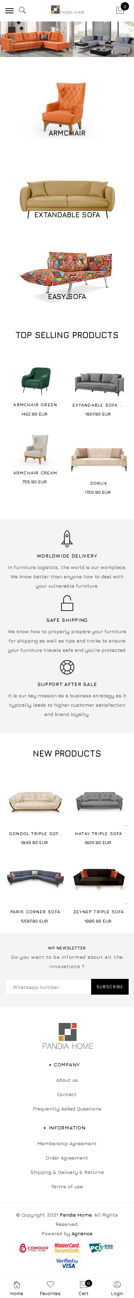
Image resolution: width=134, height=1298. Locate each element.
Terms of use (67, 1186)
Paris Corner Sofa (35, 911)
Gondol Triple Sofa (35, 833)
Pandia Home (75, 1215)
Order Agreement (67, 1158)
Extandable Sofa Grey (103, 405)
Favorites (50, 1293)
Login (117, 1293)
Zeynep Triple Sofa (98, 911)
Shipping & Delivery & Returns (67, 1172)
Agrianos (82, 1233)
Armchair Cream (35, 472)
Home (16, 1293)
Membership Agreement (67, 1143)
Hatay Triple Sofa (98, 833)
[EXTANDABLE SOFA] (67, 194)
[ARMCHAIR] (67, 112)
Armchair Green (35, 404)
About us (67, 1080)
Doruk (98, 483)
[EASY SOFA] (67, 276)
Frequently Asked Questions (67, 1108)
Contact (67, 1094)
